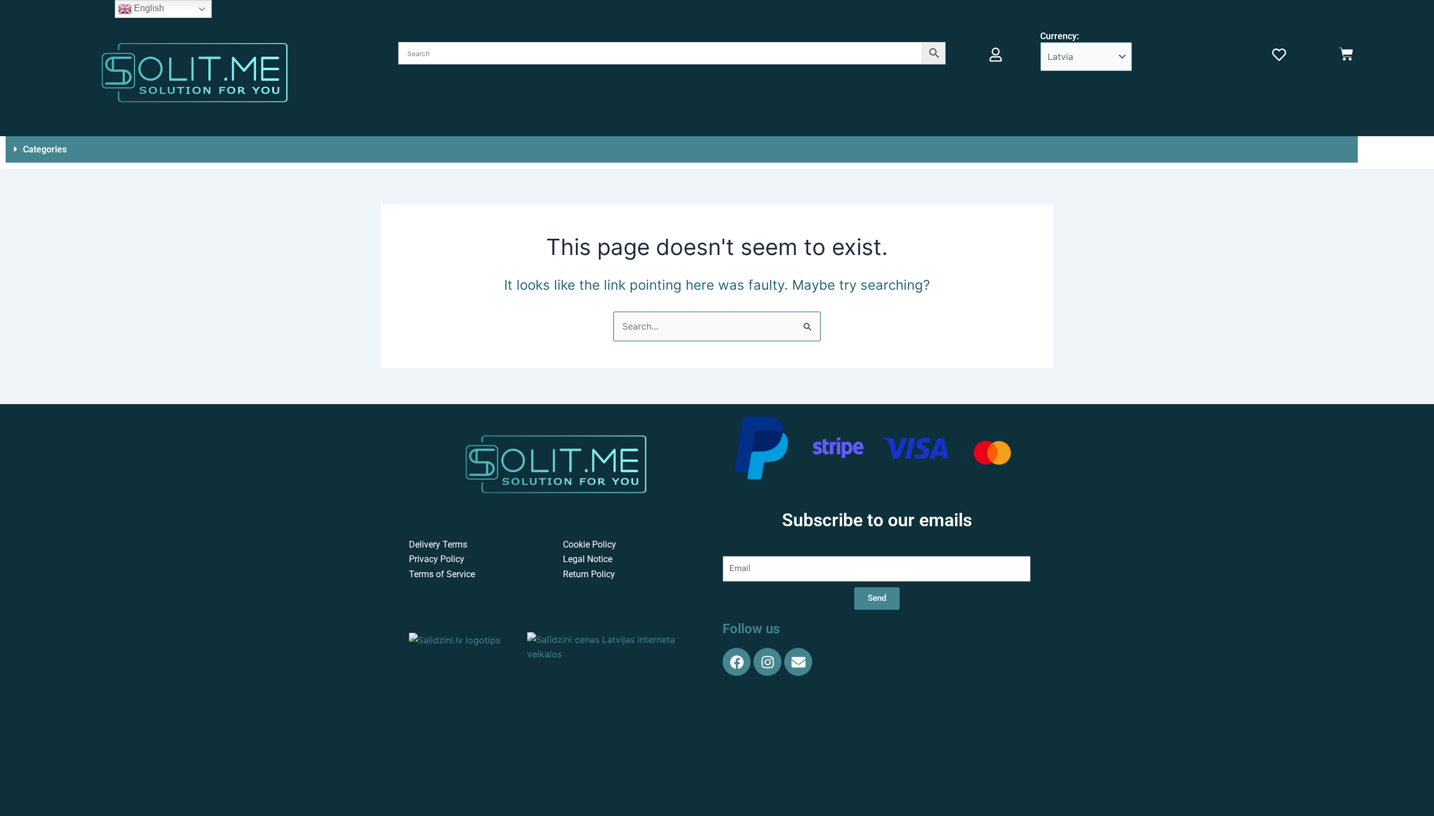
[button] (682, 149)
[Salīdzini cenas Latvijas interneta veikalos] (616, 646)
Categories (45, 149)
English (148, 8)
